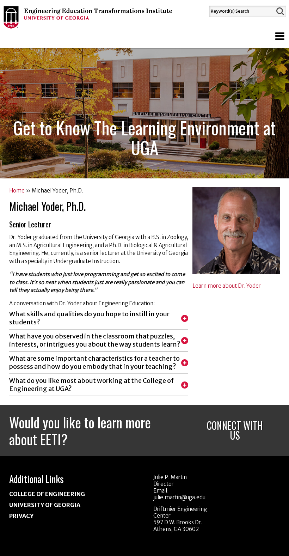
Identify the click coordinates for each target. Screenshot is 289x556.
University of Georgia (44, 504)
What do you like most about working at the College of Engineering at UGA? (91, 385)
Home (17, 190)
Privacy (21, 515)
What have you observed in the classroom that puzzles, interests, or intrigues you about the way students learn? (94, 340)
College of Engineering (47, 493)
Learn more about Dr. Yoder (226, 285)
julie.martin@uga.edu (179, 497)
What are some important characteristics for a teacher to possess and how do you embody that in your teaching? (94, 363)
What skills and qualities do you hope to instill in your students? (89, 318)
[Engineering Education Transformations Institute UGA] (88, 24)
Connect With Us (235, 430)
